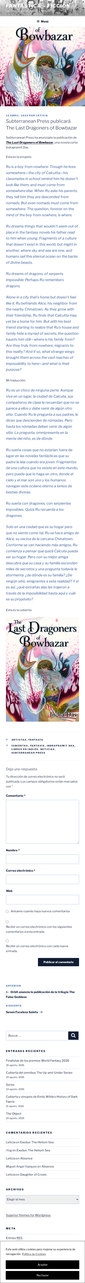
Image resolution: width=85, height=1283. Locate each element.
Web (9, 891)
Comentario (15, 796)
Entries (14, 1238)
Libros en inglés (25, 749)
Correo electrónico (20, 870)
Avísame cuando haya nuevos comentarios (40, 911)
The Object (13, 1113)
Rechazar (43, 1275)
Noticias (47, 749)
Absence (26, 1158)
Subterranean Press (28, 752)
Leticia (42, 115)
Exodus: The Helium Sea (37, 1142)
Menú (44, 21)
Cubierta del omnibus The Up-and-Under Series (39, 1072)
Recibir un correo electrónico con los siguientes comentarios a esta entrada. (39, 929)
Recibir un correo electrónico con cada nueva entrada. (37, 948)
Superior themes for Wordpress (28, 1215)
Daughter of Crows (33, 1174)
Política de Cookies (34, 1254)
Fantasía (35, 739)
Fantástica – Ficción (38, 6)
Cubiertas (19, 745)
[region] (42, 1262)
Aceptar (43, 1264)
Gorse (10, 1084)
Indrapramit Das (61, 745)
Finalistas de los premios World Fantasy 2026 (37, 1060)
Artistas (19, 739)
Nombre (13, 850)
